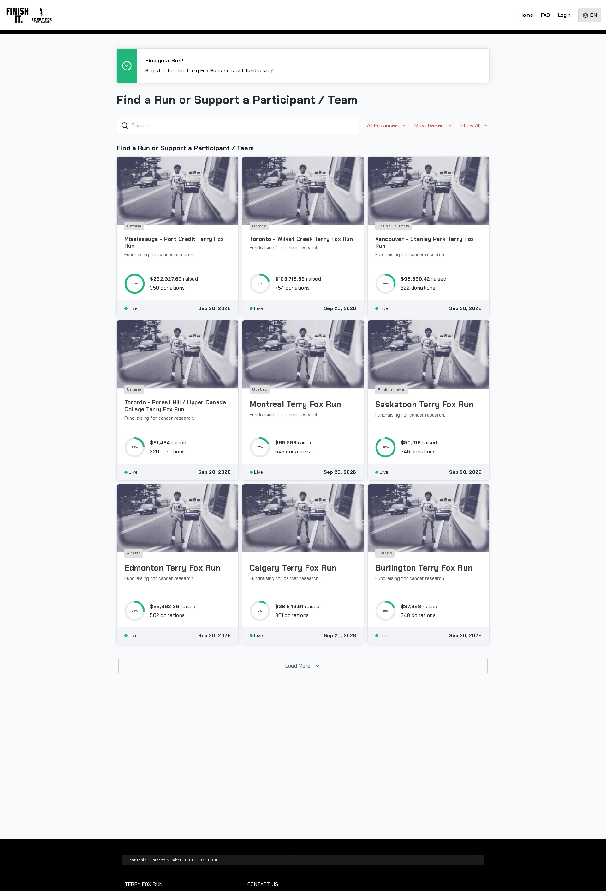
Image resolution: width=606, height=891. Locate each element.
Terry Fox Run (144, 884)
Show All (471, 125)
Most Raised (429, 125)
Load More (298, 665)
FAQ (545, 15)
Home (526, 15)
